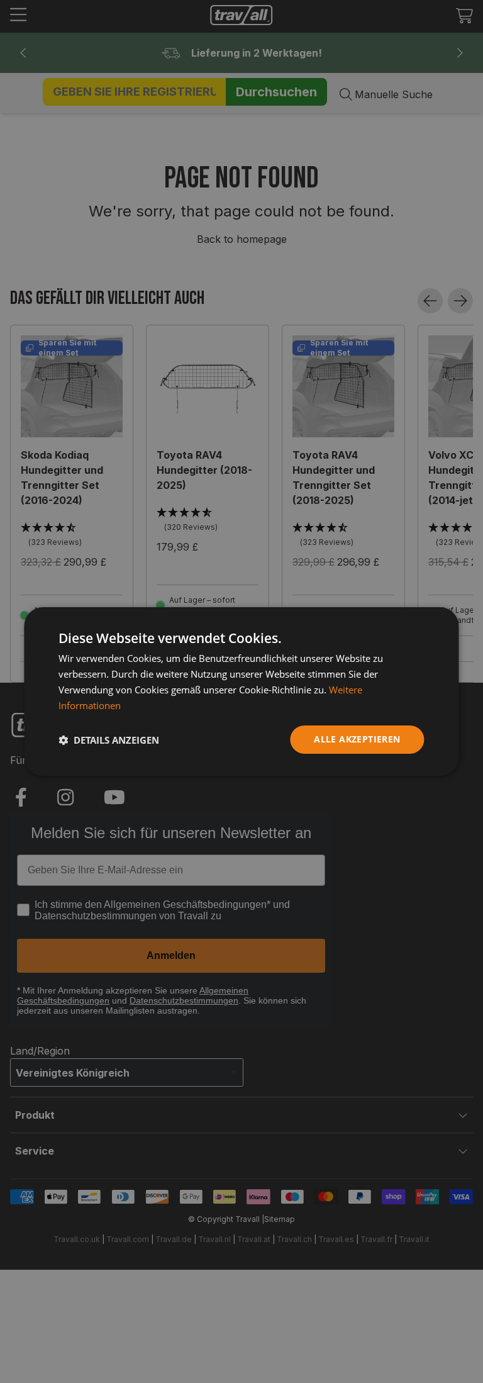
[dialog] (241, 691)
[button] (108, 740)
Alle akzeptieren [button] (357, 739)
